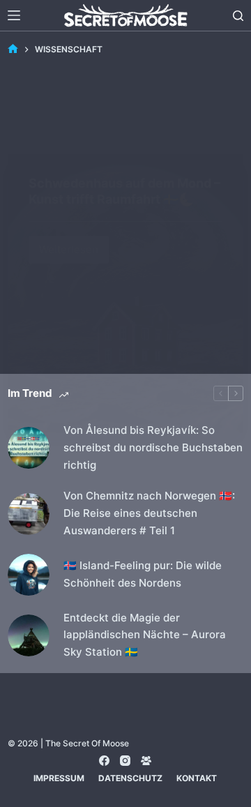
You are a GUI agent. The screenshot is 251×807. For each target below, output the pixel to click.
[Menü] (14, 15)
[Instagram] (125, 760)
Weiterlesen (74, 246)
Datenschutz (130, 778)
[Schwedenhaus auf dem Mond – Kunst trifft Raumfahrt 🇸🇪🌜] (125, 293)
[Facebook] (104, 760)
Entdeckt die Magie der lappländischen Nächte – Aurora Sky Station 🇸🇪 (144, 635)
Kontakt (196, 778)
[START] (13, 49)
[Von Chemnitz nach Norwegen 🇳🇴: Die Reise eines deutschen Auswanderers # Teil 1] (29, 514)
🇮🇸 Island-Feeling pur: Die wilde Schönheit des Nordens (142, 574)
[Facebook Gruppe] (146, 760)
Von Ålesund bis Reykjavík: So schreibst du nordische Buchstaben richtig (153, 447)
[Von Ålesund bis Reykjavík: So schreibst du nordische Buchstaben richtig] (29, 448)
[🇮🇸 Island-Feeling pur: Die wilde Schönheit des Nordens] (29, 575)
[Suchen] (238, 15)
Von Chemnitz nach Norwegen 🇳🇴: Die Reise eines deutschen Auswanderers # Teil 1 (149, 513)
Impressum (58, 778)
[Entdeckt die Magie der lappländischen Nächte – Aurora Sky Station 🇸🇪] (29, 635)
